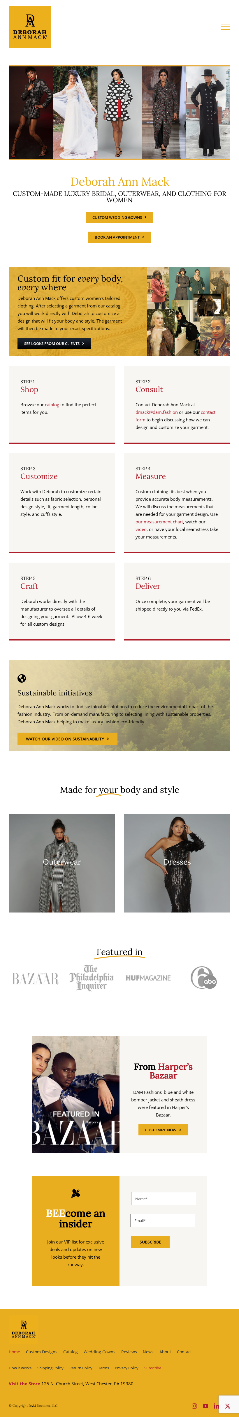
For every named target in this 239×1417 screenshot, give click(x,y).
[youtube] (205, 1406)
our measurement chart (159, 522)
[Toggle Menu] (225, 27)
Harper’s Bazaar (171, 1071)
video (141, 529)
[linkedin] (216, 1406)
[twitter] (227, 1406)
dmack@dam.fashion (157, 412)
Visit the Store (24, 1383)
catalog (52, 404)
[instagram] (194, 1406)
